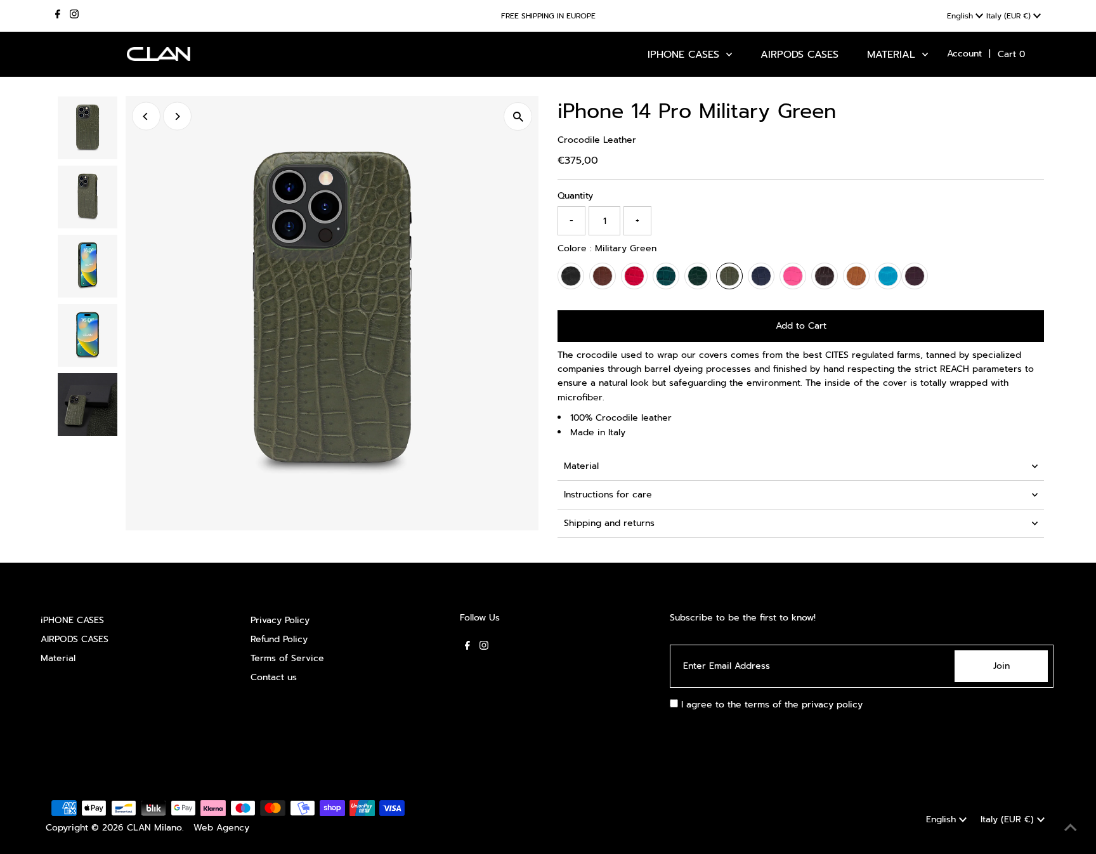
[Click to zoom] (518, 116)
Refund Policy (279, 639)
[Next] (177, 116)
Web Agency (221, 827)
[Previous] (146, 116)
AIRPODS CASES (74, 639)
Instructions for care (608, 494)
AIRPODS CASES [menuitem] (799, 54)
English (961, 16)
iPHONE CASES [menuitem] (685, 54)
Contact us (274, 677)
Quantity (575, 195)
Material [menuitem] (893, 54)
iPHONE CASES (72, 620)
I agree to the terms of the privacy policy (770, 704)
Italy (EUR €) (1009, 16)
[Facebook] (57, 16)
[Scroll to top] (1070, 828)
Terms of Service (287, 658)
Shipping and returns (609, 523)
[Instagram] (74, 16)
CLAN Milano (154, 827)
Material (581, 466)
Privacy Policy (280, 620)
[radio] (571, 276)
